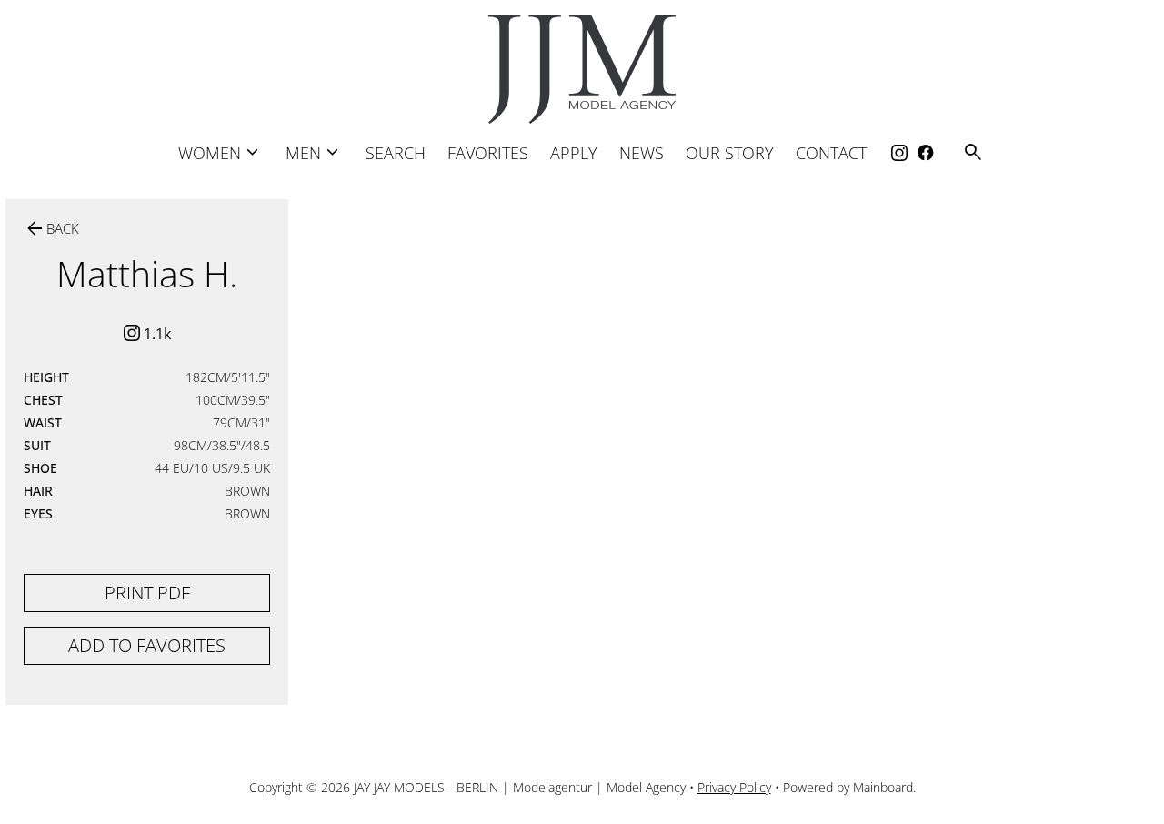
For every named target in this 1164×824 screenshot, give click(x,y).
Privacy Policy (734, 787)
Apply (573, 153)
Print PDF (147, 592)
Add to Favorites (147, 645)
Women (221, 152)
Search (396, 153)
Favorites (487, 153)
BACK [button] (51, 228)
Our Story (730, 153)
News (641, 153)
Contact (831, 153)
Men (315, 152)
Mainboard (883, 787)
